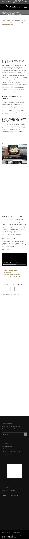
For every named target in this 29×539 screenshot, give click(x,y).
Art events (4, 492)
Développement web (8, 449)
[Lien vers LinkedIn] (21, 534)
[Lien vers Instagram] (18, 534)
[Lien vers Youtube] (11, 534)
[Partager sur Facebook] (4, 289)
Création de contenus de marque (11, 426)
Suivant (24, 340)
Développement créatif (8, 428)
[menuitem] (4, 535)
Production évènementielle (9, 498)
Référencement (6, 454)
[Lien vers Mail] (25, 534)
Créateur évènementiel (8, 490)
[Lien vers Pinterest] (16, 534)
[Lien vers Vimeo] (23, 534)
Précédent (4, 340)
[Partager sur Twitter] (8, 289)
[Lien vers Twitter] (8, 534)
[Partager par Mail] (25, 289)
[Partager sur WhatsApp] (12, 289)
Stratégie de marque (7, 423)
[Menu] (24, 7)
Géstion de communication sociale (11, 451)
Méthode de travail (7, 446)
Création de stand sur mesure (10, 495)
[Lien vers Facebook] (13, 534)
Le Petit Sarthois (11, 91)
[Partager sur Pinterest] (17, 289)
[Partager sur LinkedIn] (21, 289)
